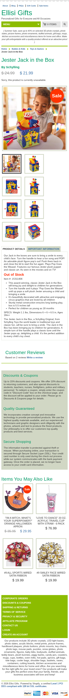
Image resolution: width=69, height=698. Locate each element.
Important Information (43, 249)
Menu (6, 24)
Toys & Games (37, 49)
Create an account (15, 634)
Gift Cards (31, 6)
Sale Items (43, 6)
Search (65, 24)
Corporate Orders (15, 598)
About (5, 6)
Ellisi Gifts (16, 13)
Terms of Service (14, 612)
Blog (13, 6)
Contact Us (10, 625)
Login (6, 630)
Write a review (35, 357)
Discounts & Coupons (17, 602)
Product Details (14, 249)
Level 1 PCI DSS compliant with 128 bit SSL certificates (32, 685)
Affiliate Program (15, 621)
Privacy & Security (15, 616)
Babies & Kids (18, 49)
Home (4, 49)
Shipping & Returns (15, 607)
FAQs (21, 6)
